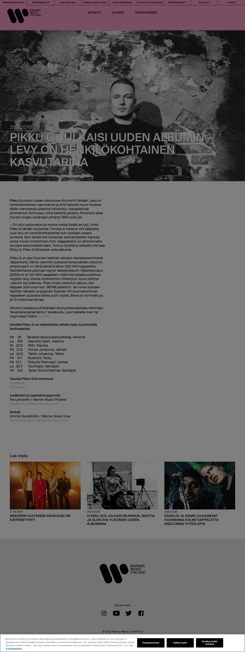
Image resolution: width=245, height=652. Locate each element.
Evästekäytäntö (14, 648)
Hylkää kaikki (180, 643)
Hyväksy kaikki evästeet (209, 642)
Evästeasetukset (150, 643)
